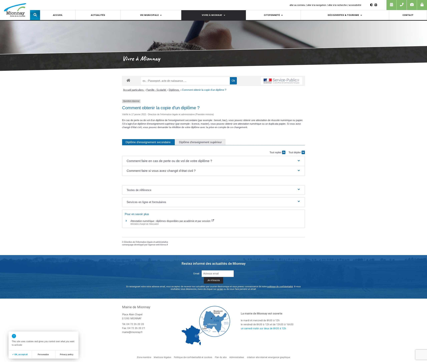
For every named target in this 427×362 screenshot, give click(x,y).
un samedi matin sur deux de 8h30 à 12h (263, 328)
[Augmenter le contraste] (371, 5)
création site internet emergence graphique (268, 357)
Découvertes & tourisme (343, 15)
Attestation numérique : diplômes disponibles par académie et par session (170, 221)
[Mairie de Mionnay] (15, 10)
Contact (407, 15)
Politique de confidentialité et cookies (193, 357)
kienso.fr (164, 245)
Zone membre (144, 357)
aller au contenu (297, 5)
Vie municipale (149, 15)
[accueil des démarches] (128, 80)
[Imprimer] (375, 5)
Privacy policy (66, 354)
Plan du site (220, 357)
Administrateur (236, 357)
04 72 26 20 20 (135, 324)
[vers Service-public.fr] (281, 81)
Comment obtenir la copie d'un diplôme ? (204, 89)
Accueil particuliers (133, 89)
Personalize (43, 354)
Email (196, 273)
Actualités (98, 15)
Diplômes (174, 89)
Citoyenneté (272, 15)
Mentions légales (162, 357)
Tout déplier (295, 152)
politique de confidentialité (280, 286)
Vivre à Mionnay (212, 15)
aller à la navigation (316, 5)
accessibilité (355, 5)
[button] (35, 15)
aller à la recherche (337, 5)
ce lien (220, 289)
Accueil (58, 15)
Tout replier (276, 152)
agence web (154, 245)
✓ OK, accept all (20, 354)
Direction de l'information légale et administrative (146, 242)
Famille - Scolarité (156, 89)
